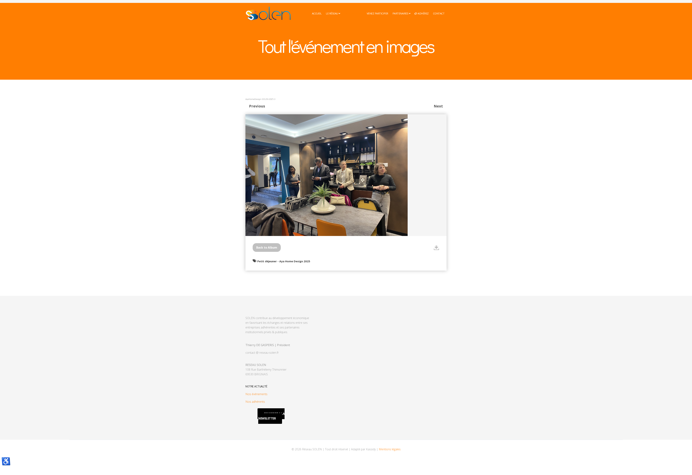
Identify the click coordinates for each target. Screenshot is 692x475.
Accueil (317, 13)
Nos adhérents (255, 402)
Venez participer (377, 13)
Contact (439, 13)
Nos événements (256, 394)
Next (438, 106)
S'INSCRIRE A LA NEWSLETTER (271, 416)
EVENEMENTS (352, 13)
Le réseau (332, 13)
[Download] (436, 248)
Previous (257, 106)
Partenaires (400, 13)
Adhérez (423, 13)
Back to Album (266, 247)
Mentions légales (390, 449)
